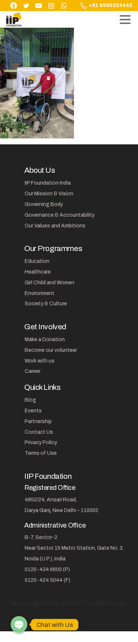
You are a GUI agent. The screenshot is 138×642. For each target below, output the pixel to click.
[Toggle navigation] (125, 19)
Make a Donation (45, 339)
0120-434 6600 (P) (47, 569)
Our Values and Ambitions (55, 226)
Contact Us (39, 432)
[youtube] (38, 5)
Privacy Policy (41, 442)
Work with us (39, 361)
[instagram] (51, 5)
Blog (30, 400)
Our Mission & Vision (49, 193)
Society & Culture (46, 303)
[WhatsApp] (63, 5)
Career (32, 371)
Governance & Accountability (60, 215)
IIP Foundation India (48, 183)
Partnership (38, 421)
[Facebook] (13, 5)
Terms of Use (41, 453)
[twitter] (26, 5)
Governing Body (44, 204)
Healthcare (38, 272)
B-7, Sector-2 (41, 537)
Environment (39, 293)
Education (37, 261)
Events (33, 410)
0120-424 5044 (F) (47, 580)
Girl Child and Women (49, 282)
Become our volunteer (51, 350)
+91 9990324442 (110, 5)
